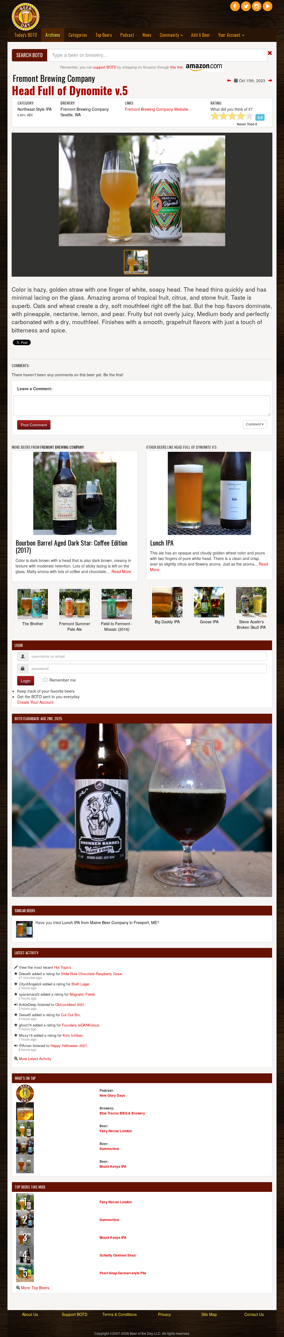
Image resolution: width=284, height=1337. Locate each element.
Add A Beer (200, 35)
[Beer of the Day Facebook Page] (235, 8)
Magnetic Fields (82, 994)
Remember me (62, 680)
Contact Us (254, 1314)
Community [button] (170, 35)
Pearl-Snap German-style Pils (123, 1272)
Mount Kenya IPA (113, 1166)
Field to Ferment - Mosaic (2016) (117, 626)
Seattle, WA (70, 114)
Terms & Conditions (119, 1314)
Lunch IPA (162, 543)
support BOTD (104, 67)
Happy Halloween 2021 (68, 1045)
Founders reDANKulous (80, 1025)
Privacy (164, 1314)
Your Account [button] (230, 35)
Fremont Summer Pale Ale (74, 626)
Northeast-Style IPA (34, 109)
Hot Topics (62, 967)
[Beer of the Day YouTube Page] (267, 8)
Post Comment (34, 425)
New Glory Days (112, 1095)
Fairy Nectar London (116, 1130)
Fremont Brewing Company (54, 78)
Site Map (209, 1314)
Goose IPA (209, 621)
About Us (30, 1314)
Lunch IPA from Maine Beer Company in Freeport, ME (109, 922)
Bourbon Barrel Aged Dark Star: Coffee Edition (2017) (71, 546)
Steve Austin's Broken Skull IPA (251, 624)
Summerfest (109, 1148)
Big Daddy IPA (167, 621)
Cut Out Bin (70, 1014)
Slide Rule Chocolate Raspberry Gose (91, 973)
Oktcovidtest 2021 (70, 1004)
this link (176, 67)
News (147, 35)
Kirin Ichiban (73, 1035)
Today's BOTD (25, 35)
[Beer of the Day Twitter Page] (246, 8)
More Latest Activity (35, 1058)
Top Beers (103, 35)
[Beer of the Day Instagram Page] (257, 8)
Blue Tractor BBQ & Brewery (122, 1113)
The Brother (32, 623)
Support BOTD (74, 1314)
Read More (121, 571)
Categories (78, 35)
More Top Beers (35, 1287)
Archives (54, 34)
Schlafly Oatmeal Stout (118, 1255)
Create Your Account (35, 702)
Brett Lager (80, 984)
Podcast (127, 35)
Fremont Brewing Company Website (156, 109)
